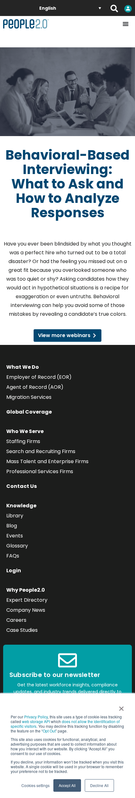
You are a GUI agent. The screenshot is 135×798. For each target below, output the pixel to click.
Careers (16, 620)
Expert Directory (26, 600)
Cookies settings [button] (35, 785)
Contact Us (21, 486)
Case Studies (22, 630)
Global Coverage (29, 411)
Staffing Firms (23, 441)
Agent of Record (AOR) (34, 387)
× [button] (121, 706)
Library (14, 515)
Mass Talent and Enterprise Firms (47, 461)
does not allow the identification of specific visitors (65, 724)
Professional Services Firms (39, 471)
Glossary (17, 545)
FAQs (12, 555)
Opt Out (49, 730)
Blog (11, 525)
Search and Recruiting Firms (40, 451)
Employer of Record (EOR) (39, 377)
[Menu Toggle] (125, 24)
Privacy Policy (36, 716)
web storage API (36, 721)
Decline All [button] (99, 785)
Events (14, 535)
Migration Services (28, 397)
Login (13, 570)
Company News (25, 610)
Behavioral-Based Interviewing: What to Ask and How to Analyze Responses (67, 184)
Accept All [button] (67, 785)
